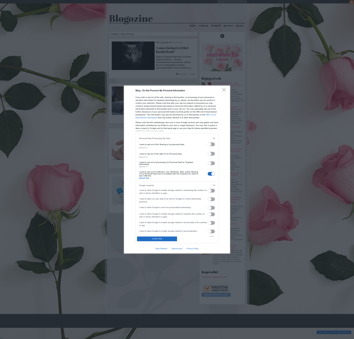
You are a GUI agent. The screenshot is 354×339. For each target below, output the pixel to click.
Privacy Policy (193, 248)
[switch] (211, 144)
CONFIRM (157, 239)
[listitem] (177, 138)
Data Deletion (161, 248)
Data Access (177, 248)
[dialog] (177, 169)
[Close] (224, 90)
